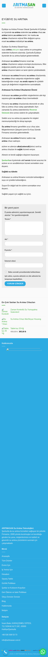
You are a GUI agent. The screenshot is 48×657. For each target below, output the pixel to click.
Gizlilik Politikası (8, 583)
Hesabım (5, 574)
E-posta (8, 250)
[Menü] (4, 6)
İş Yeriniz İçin (7, 570)
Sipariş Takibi (7, 579)
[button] (42, 651)
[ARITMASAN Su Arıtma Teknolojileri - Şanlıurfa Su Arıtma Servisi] (24, 5)
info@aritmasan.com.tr (11, 640)
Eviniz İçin (6, 565)
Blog (4, 601)
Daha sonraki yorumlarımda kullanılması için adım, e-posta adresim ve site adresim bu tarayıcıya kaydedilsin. (23, 275)
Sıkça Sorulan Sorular (11, 597)
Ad (6, 239)
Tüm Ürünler (7, 561)
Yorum (8, 219)
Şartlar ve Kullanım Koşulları (13, 588)
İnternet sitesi (10, 261)
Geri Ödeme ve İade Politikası (14, 592)
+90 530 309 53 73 (9, 635)
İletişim (5, 610)
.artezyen (15, 50)
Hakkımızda (7, 606)
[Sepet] (44, 6)
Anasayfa (6, 556)
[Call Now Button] (5, 652)
